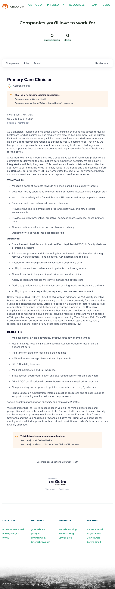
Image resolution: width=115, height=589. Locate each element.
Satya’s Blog (65, 537)
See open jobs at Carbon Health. (31, 99)
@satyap (35, 533)
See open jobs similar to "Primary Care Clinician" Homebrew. (44, 103)
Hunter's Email (95, 529)
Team (93, 4)
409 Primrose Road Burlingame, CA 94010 (13, 533)
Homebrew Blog (68, 529)
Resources (77, 4)
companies (12, 63)
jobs (26, 63)
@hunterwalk (38, 537)
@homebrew (38, 529)
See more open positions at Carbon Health (57, 462)
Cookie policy (65, 489)
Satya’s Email (94, 533)
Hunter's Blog (66, 533)
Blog (106, 4)
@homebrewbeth (40, 542)
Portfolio (34, 4)
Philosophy (55, 4)
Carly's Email (94, 542)
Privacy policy (51, 489)
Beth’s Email (93, 537)
